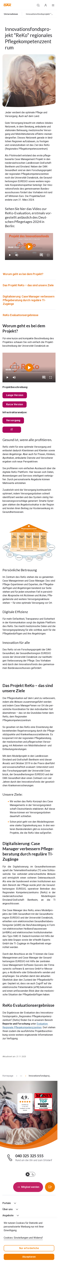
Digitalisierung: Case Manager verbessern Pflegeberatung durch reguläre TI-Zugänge (28, 300)
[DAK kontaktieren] (50, 1187)
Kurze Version (14, 404)
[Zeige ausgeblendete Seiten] (19, 1075)
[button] (7, 5)
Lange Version (14, 395)
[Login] (46, 5)
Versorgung (13, 420)
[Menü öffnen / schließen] (53, 5)
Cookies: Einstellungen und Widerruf (23, 1237)
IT (12, 429)
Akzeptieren (29, 1256)
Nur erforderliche (29, 1248)
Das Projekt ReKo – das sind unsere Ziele (28, 285)
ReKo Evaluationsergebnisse (20, 315)
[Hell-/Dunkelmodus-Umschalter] (30, 1174)
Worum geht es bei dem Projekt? (23, 274)
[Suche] (38, 5)
